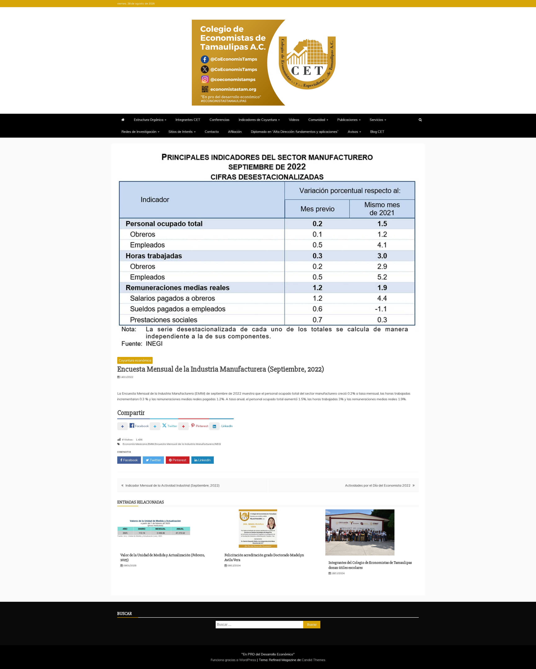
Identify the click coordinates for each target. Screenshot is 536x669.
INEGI (217, 444)
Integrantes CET (187, 120)
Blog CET (377, 131)
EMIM (151, 444)
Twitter (155, 460)
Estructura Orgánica (148, 120)
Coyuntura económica (135, 360)
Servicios (376, 120)
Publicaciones (347, 120)
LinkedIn (204, 460)
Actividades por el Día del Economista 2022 (378, 485)
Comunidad (316, 120)
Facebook (130, 460)
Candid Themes (313, 660)
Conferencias (219, 120)
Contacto (212, 131)
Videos (294, 120)
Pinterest (179, 460)
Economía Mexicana (135, 444)
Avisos (353, 131)
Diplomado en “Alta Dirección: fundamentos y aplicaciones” (295, 131)
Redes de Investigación (138, 131)
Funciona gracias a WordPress (234, 660)
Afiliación (235, 131)
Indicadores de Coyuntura (258, 120)
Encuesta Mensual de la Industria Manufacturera (184, 444)
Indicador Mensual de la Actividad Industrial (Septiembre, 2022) (172, 485)
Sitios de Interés (181, 131)
